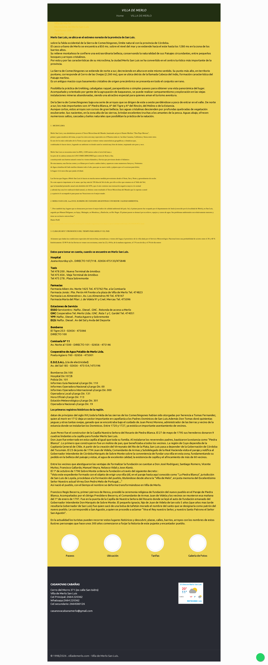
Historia (59, 33)
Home (120, 15)
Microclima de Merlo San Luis (71, 26)
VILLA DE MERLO (141, 15)
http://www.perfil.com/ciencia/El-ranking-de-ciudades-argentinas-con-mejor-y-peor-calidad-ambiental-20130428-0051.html (97, 224)
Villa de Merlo (62, 23)
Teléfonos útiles (64, 30)
